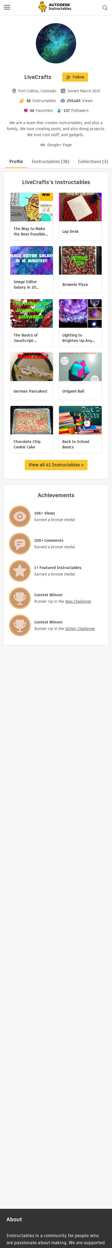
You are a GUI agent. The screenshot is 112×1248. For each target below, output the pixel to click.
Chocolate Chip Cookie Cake (27, 444)
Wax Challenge (78, 601)
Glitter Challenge (80, 628)
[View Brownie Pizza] (80, 261)
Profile (16, 161)
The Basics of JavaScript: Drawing (26, 337)
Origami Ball (73, 391)
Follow (78, 77)
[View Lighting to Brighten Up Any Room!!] (80, 314)
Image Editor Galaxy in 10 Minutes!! (25, 284)
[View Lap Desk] (80, 208)
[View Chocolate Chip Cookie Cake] (31, 421)
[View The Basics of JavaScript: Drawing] (31, 314)
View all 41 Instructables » (56, 465)
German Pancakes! (30, 391)
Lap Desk (70, 231)
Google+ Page (59, 145)
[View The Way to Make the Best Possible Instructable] (31, 208)
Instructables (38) (50, 161)
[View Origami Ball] (80, 368)
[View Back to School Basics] (80, 421)
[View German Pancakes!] (31, 368)
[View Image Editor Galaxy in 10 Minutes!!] (31, 261)
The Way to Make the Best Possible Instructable (29, 231)
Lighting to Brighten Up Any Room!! (77, 337)
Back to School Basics (75, 444)
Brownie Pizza (75, 284)
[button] (7, 7)
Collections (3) (93, 161)
